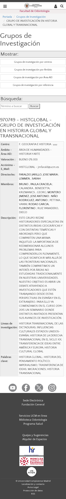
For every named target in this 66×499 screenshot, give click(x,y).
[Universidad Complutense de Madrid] (33, 5)
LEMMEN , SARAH (30, 178)
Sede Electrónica (33, 400)
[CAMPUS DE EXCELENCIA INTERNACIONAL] (31, 461)
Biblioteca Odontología (33, 419)
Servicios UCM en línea (33, 415)
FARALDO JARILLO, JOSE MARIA (38, 174)
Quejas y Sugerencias (35, 435)
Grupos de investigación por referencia (33, 85)
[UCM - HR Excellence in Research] (31, 450)
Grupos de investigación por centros (33, 62)
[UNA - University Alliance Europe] (31, 471)
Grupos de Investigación (31, 16)
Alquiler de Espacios (34, 439)
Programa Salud (33, 423)
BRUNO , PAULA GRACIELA (35, 184)
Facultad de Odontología (34, 11)
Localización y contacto (33, 484)
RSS (33, 494)
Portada (7, 16)
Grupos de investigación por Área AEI (33, 77)
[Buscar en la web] (62, 6)
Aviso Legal (33, 487)
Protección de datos (33, 490)
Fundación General (33, 404)
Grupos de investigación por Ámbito (33, 69)
